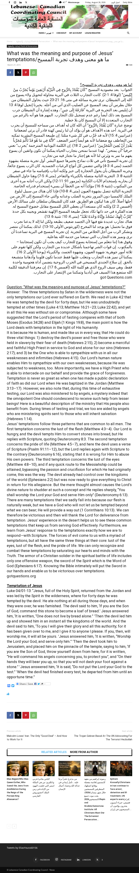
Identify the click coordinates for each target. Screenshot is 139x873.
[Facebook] (9, 2)
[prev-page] (9, 826)
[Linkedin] (20, 2)
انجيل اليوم (115, 2)
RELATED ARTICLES (54, 752)
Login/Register (92, 33)
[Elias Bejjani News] (69, 17)
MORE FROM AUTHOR (84, 752)
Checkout (61, 33)
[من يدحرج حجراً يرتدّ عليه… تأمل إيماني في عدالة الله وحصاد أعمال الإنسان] (69, 768)
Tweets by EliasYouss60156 (22, 847)
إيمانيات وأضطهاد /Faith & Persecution (33, 41)
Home (10, 41)
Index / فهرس (45, 33)
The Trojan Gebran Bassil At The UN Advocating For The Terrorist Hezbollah (103, 737)
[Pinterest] (25, 72)
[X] (26, 2)
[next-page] (14, 826)
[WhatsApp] (33, 72)
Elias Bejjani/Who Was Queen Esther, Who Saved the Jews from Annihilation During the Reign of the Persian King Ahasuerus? (17, 789)
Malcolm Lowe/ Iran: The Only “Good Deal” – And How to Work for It (37, 737)
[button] (128, 33)
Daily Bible (127, 2)
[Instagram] (14, 2)
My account (75, 33)
